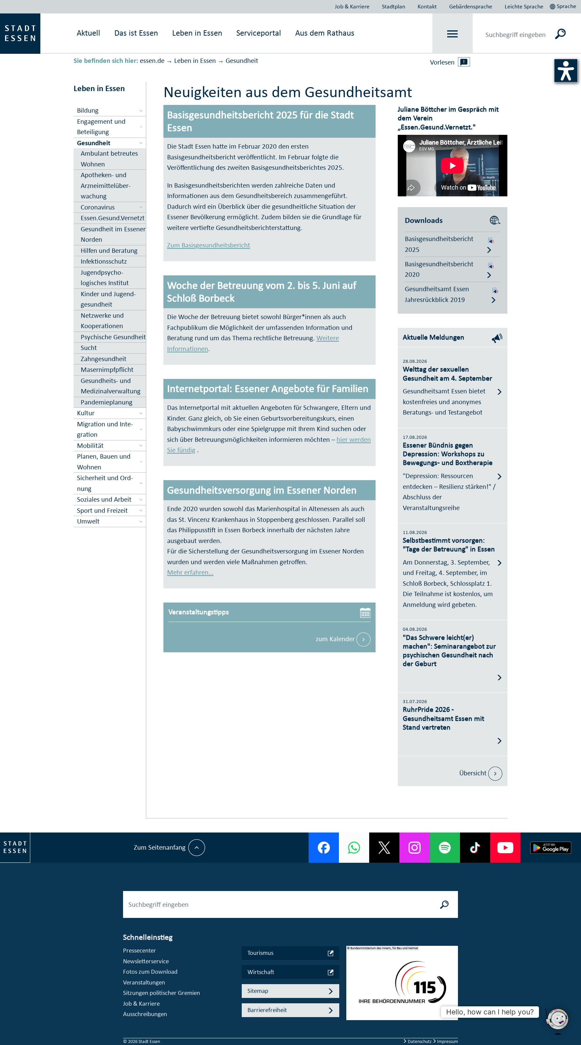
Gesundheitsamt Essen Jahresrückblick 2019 (437, 294)
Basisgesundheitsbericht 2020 (439, 269)
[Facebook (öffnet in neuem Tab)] (324, 848)
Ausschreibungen (145, 1014)
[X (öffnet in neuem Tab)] (384, 848)
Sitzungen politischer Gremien (161, 993)
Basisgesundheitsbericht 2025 (439, 244)
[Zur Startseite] (20, 33)
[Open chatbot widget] (557, 1021)
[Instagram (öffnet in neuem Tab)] (414, 848)
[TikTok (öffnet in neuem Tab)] (475, 848)
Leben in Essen (195, 60)
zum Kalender (336, 638)
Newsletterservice (146, 961)
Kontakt (427, 6)
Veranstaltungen (144, 982)
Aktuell (88, 33)
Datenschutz (420, 1041)
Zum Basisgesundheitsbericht (208, 245)
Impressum (447, 1041)
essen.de (152, 60)
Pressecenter (139, 950)
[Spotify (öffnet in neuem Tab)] (445, 848)
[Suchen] (561, 33)
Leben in (197, 33)
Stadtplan (393, 6)
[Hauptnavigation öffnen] (453, 33)
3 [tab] (351, 999)
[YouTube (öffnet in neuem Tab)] (505, 848)
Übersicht (473, 773)
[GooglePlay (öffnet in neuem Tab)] (550, 848)
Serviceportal (258, 33)
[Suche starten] (444, 904)
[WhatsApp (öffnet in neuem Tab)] (354, 848)
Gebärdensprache (470, 6)
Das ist (136, 33)
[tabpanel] (402, 986)
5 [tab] (351, 1020)
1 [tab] (351, 977)
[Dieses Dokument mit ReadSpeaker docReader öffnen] (491, 238)
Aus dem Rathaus (324, 33)
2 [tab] (351, 988)
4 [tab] (351, 1009)
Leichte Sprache (524, 6)
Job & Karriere (352, 6)
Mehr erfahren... (190, 572)
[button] (564, 5)
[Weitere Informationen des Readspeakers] (464, 62)
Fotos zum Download (150, 971)
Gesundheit (242, 60)
